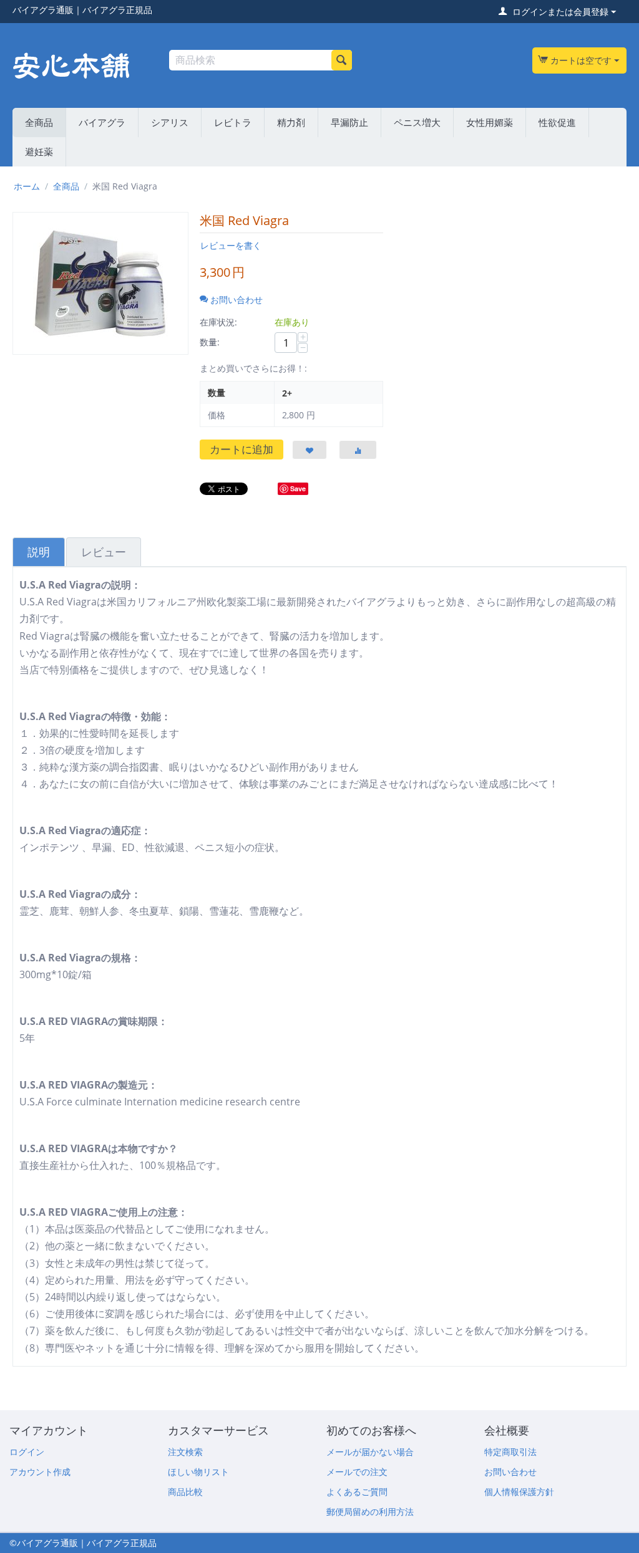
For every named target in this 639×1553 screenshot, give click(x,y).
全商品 (39, 122)
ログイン (26, 1452)
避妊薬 (39, 151)
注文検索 (185, 1452)
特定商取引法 (510, 1452)
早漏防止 (349, 122)
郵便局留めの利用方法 (370, 1511)
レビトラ (232, 122)
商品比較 (185, 1492)
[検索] (341, 60)
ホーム (27, 186)
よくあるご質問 (357, 1492)
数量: (210, 342)
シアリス (169, 122)
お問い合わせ (510, 1472)
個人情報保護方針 (519, 1492)
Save (298, 488)
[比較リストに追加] (358, 449)
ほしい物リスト (198, 1472)
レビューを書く (230, 245)
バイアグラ (102, 122)
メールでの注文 (357, 1472)
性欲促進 (557, 122)
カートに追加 (241, 449)
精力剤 (291, 122)
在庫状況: (218, 322)
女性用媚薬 (489, 122)
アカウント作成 (40, 1472)
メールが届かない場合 (370, 1452)
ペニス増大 (417, 122)
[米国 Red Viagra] (100, 283)
